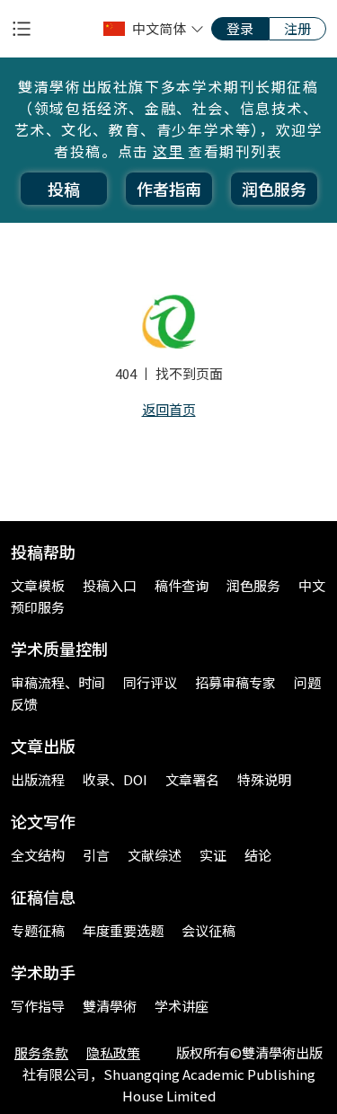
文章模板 (38, 585)
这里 (168, 151)
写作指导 (38, 1005)
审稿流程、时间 (58, 682)
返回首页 (169, 409)
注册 (297, 28)
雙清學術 (110, 1005)
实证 (213, 854)
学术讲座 (181, 1005)
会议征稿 (208, 930)
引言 (96, 854)
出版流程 (38, 779)
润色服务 (274, 188)
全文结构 (38, 854)
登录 (239, 28)
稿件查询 (181, 585)
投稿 (64, 188)
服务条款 (41, 1052)
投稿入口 (110, 585)
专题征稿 (38, 930)
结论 (257, 854)
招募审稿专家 (235, 682)
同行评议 (150, 682)
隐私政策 (113, 1052)
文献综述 (155, 854)
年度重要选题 (123, 930)
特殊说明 (264, 779)
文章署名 (192, 779)
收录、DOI (115, 779)
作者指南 (169, 188)
